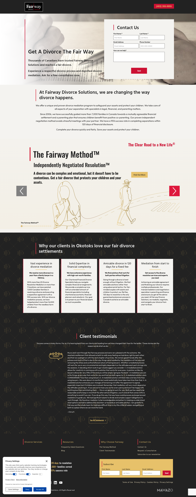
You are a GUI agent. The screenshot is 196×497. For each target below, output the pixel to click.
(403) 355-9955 (164, 6)
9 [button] (38, 226)
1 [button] (22, 226)
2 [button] (24, 226)
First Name (117, 34)
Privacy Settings (166, 482)
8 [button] (36, 226)
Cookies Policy (153, 482)
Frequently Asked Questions (72, 447)
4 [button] (28, 226)
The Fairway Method (107, 447)
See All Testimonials (97, 420)
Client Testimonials (107, 450)
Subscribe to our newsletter (149, 454)
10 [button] (40, 226)
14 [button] (48, 226)
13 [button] (46, 226)
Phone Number (145, 42)
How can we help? (119, 50)
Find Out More (139, 174)
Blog (63, 450)
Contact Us (142, 447)
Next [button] (174, 191)
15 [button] (50, 226)
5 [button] (30, 226)
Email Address (118, 42)
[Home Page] (34, 6)
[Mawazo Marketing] (165, 490)
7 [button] (34, 226)
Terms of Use (127, 482)
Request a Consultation (147, 450)
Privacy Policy (140, 482)
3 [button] (26, 226)
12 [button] (44, 226)
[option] (98, 184)
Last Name (144, 34)
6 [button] (32, 226)
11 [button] (42, 226)
